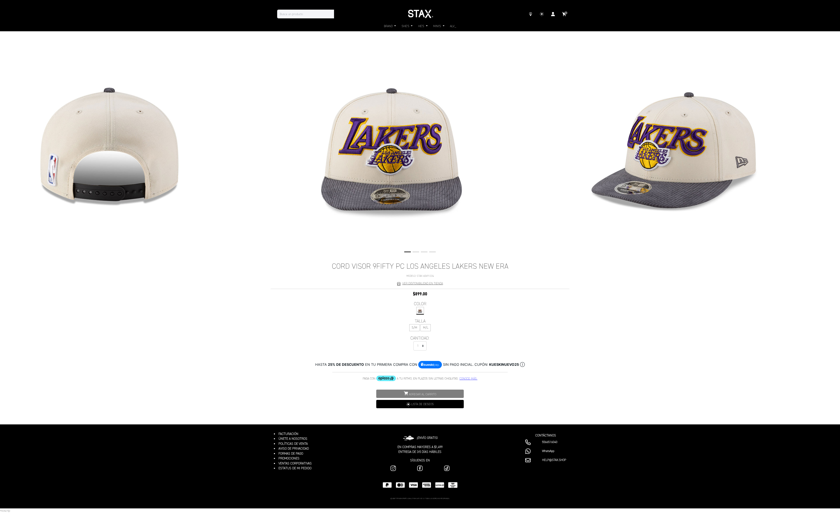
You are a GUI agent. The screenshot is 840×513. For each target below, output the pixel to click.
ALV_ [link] (453, 26)
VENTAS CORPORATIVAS (295, 463)
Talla (420, 321)
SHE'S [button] (406, 26)
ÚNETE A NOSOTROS (292, 439)
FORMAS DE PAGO (290, 453)
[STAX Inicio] (420, 14)
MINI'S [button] (437, 26)
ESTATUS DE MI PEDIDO (295, 468)
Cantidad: (420, 338)
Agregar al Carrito (422, 394)
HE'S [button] (421, 26)
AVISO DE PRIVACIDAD (293, 448)
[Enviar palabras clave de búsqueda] (338, 14)
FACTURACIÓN (288, 434)
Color (420, 303)
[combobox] (310, 14)
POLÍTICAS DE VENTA (293, 444)
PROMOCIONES (288, 458)
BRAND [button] (389, 26)
